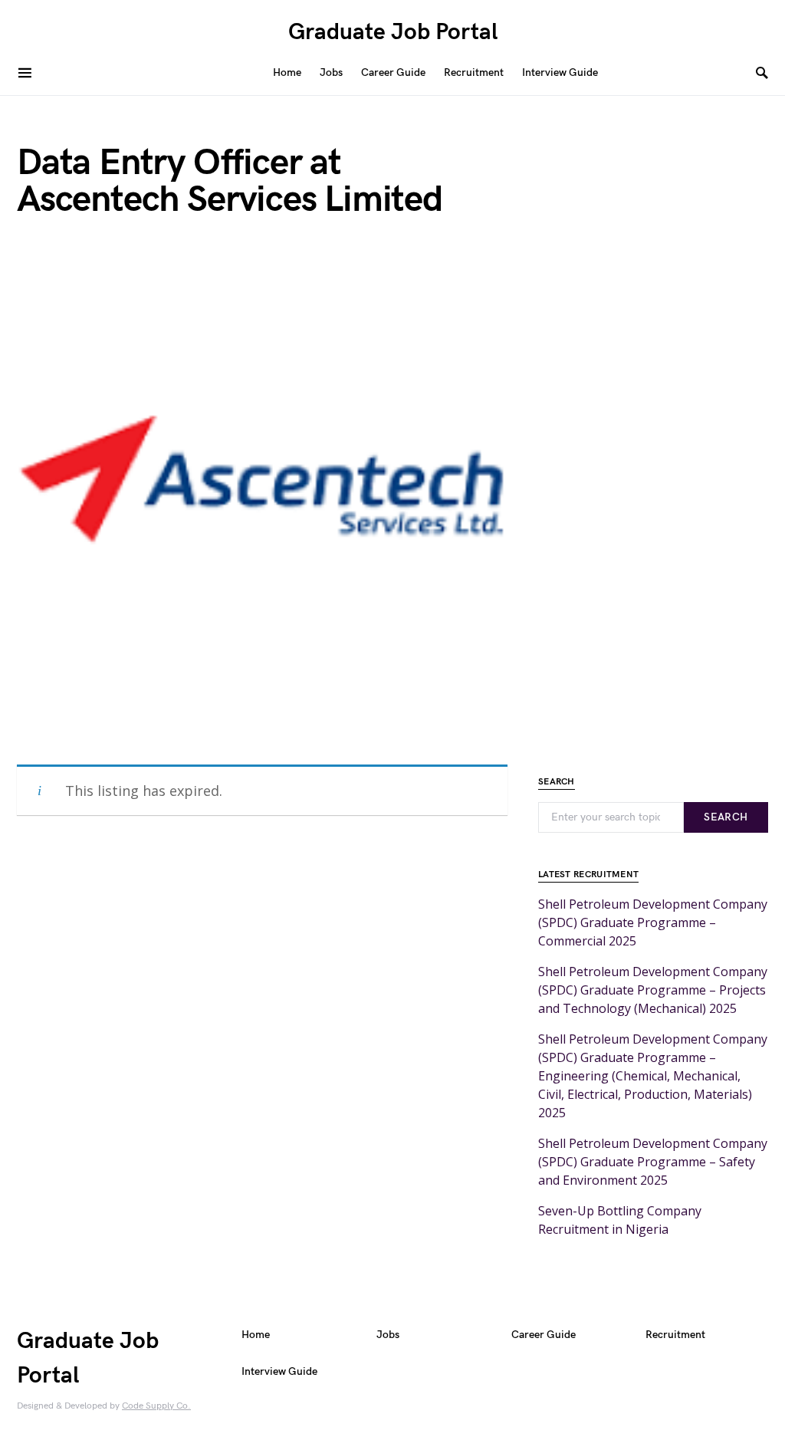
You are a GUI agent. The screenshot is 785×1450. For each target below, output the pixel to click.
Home (255, 1334)
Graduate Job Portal (393, 32)
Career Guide (543, 1334)
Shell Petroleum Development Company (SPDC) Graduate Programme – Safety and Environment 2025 (652, 1162)
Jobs (387, 1334)
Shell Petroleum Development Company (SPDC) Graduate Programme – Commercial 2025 (652, 922)
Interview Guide (279, 1371)
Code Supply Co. (156, 1406)
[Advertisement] (262, 1037)
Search (725, 817)
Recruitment (675, 1334)
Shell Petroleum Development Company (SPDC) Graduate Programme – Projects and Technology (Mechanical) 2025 (652, 990)
